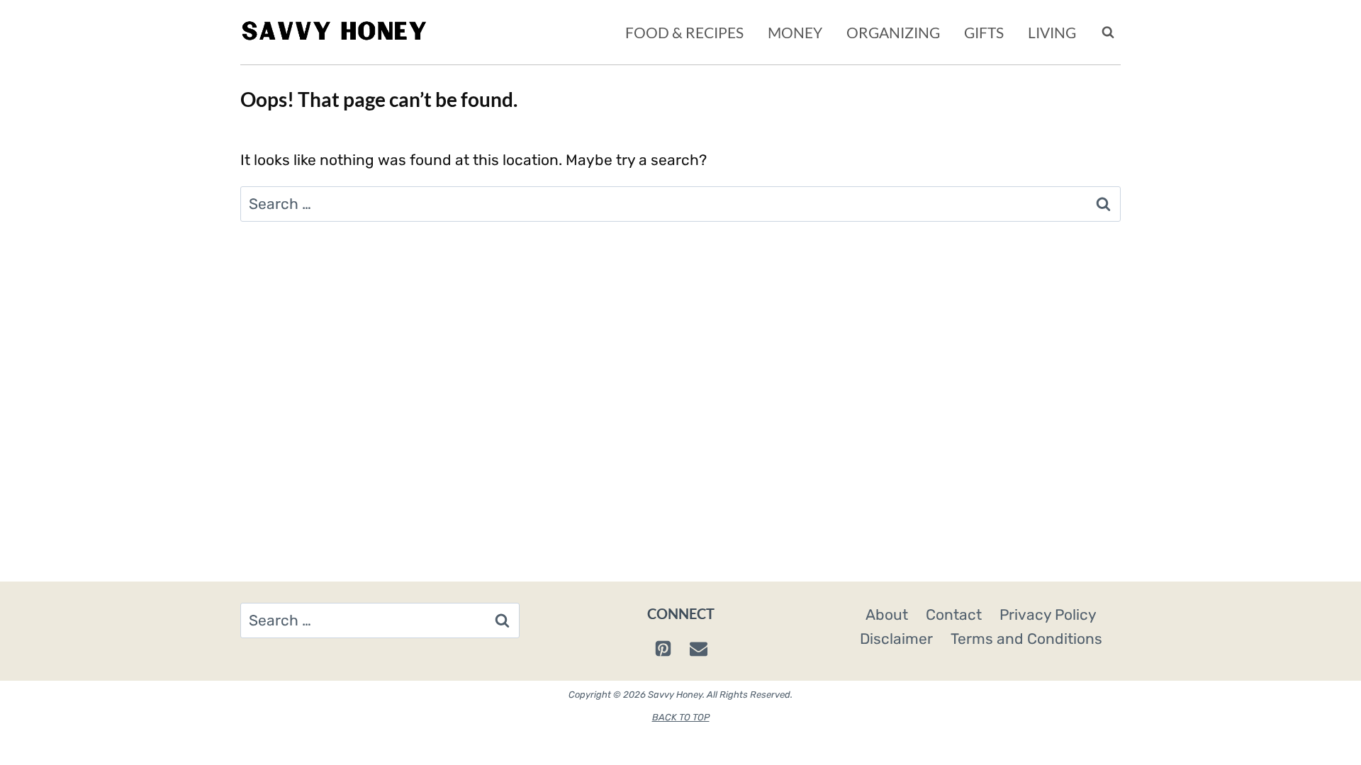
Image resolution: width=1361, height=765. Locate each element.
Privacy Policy (1048, 614)
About (887, 614)
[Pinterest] (662, 649)
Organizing (893, 32)
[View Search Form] (1108, 32)
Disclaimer (896, 638)
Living (1052, 32)
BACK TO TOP (681, 717)
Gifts (984, 32)
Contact (954, 614)
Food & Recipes (684, 32)
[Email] (698, 649)
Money (795, 32)
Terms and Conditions (1026, 638)
